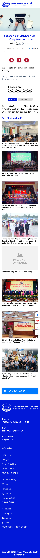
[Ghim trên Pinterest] (26, 90)
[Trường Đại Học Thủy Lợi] (17, 4)
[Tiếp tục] (26, 60)
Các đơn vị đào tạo (9, 479)
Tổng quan (6, 455)
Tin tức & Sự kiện (9, 464)
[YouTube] (37, 320)
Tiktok (6, 522)
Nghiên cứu (6, 493)
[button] (36, 4)
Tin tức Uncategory (25, 99)
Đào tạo (5, 484)
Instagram (7, 513)
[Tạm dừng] (19, 60)
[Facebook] (37, 314)
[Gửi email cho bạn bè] (22, 90)
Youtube (7, 518)
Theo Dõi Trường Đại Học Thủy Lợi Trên (14, 49)
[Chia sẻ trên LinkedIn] (30, 90)
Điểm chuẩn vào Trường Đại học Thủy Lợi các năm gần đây (10, 109)
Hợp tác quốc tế (8, 498)
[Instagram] (37, 326)
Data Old (21, 45)
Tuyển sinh (6, 489)
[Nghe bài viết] (11, 60)
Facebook (7, 509)
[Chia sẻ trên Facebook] (14, 90)
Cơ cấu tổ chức (8, 469)
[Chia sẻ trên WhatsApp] (10, 90)
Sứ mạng (5, 459)
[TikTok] (37, 332)
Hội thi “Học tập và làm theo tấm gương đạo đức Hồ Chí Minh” (29, 109)
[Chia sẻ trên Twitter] (18, 90)
